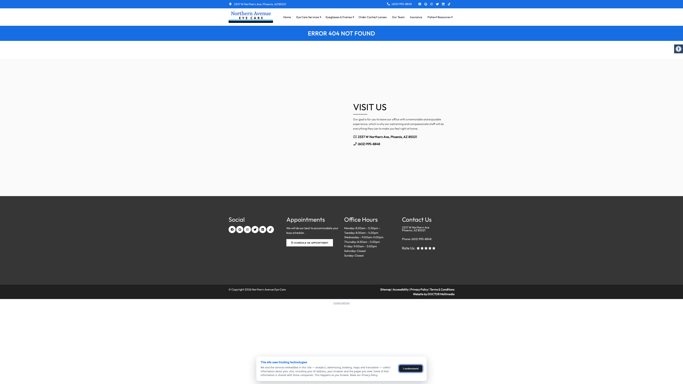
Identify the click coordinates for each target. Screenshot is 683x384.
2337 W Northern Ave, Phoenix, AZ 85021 (260, 4)
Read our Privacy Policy (363, 375)
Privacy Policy (419, 289)
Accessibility (401, 289)
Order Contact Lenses (373, 17)
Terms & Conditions (442, 289)
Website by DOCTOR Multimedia (433, 294)
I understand (411, 368)
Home (287, 17)
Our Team (398, 17)
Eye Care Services (307, 17)
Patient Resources (439, 17)
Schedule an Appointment (311, 242)
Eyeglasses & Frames (339, 17)
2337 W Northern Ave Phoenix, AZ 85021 (415, 229)
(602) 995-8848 (402, 4)
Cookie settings (341, 303)
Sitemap (385, 289)
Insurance (416, 17)
